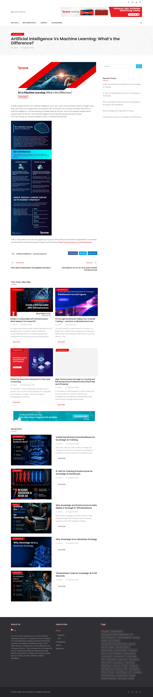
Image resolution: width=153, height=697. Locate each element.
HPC (59, 638)
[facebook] (25, 302)
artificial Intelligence (23, 254)
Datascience (122, 660)
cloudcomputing (129, 653)
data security (118, 663)
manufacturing (121, 675)
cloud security (106, 656)
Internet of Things (107, 672)
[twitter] (29, 302)
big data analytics (122, 647)
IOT (130, 672)
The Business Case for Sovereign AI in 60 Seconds (76, 574)
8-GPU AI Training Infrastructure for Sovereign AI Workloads (74, 472)
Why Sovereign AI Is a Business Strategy (76, 539)
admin (15, 325)
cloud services (119, 656)
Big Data (61, 635)
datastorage (106, 666)
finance (125, 666)
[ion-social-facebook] (128, 2)
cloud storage (131, 656)
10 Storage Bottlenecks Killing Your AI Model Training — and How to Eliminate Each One (75, 320)
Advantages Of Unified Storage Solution (115, 634)
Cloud (104, 653)
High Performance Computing (112, 669)
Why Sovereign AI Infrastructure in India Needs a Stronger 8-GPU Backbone (76, 506)
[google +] (33, 302)
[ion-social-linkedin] (140, 2)
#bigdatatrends (116, 631)
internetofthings (121, 672)
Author (15, 48)
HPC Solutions (134, 669)
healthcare (134, 666)
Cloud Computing (114, 653)
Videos (44, 23)
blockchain (133, 650)
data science (133, 660)
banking (136, 638)
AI (132, 634)
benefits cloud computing (111, 641)
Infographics (29, 23)
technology (122, 678)
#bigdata (105, 631)
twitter (83, 253)
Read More (16, 342)
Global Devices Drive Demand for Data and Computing (30, 380)
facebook (73, 253)
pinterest (93, 253)
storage (132, 675)
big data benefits (121, 650)
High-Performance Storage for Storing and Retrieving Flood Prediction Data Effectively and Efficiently (75, 381)
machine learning (39, 254)
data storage (129, 663)
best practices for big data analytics (114, 644)
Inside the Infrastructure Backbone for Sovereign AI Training (75, 438)
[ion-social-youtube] (136, 2)
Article (14, 23)
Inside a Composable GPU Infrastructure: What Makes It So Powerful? (29, 320)
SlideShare (57, 23)
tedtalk (131, 678)
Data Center (112, 660)
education (116, 666)
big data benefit (107, 650)
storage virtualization (109, 678)
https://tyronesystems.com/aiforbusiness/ (75, 242)
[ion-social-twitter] (132, 2)
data (103, 660)
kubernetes (137, 672)
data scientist (106, 663)
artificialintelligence (124, 638)
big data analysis (108, 647)
